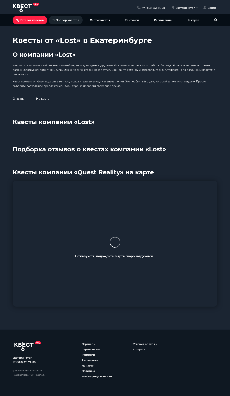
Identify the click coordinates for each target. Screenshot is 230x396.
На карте (193, 20)
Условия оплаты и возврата (145, 346)
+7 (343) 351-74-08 (24, 362)
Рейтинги (132, 20)
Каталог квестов (32, 20)
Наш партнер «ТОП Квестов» (29, 375)
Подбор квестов (67, 20)
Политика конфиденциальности (97, 373)
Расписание (163, 20)
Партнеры (89, 344)
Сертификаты (100, 20)
